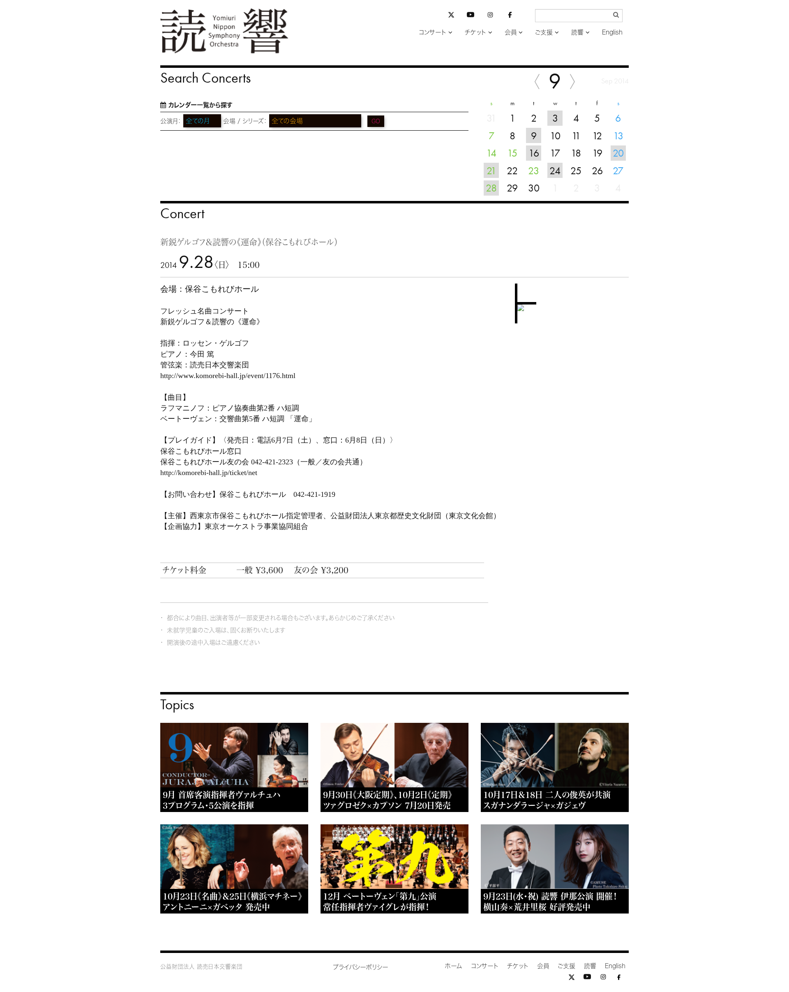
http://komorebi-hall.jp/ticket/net (208, 472)
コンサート (432, 32)
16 (533, 152)
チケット (475, 32)
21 (491, 170)
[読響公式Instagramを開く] (490, 16)
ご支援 (544, 32)
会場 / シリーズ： (245, 121)
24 (555, 170)
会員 (511, 32)
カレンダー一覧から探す (200, 105)
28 (491, 187)
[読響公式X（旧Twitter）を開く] (451, 16)
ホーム (453, 966)
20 (618, 152)
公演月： (170, 121)
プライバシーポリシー (360, 967)
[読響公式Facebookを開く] (510, 16)
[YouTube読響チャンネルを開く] (470, 16)
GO (375, 121)
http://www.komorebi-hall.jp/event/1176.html (227, 375)
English (612, 32)
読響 (577, 32)
